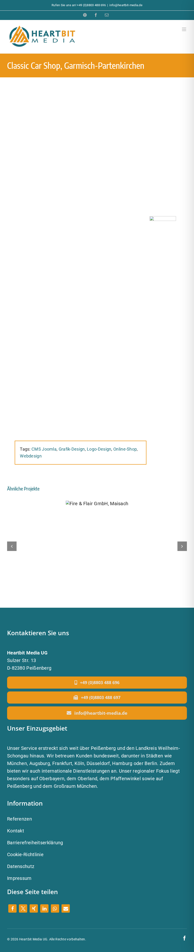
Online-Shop (125, 449)
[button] (12, 908)
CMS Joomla (44, 449)
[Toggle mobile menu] (184, 29)
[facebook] (184, 938)
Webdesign (31, 455)
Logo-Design (99, 449)
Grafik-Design (72, 449)
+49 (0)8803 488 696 (91, 5)
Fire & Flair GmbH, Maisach (96, 503)
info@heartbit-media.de (125, 5)
